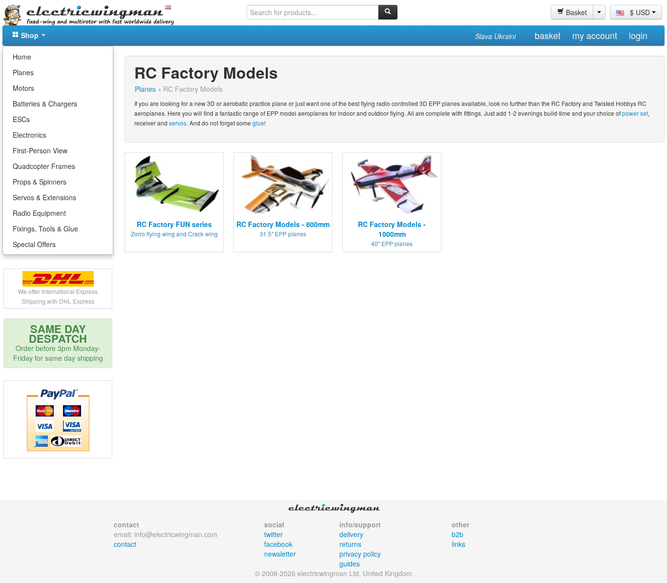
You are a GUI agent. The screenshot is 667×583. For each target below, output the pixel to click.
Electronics (29, 135)
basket (548, 35)
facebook (278, 544)
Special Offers (34, 244)
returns (350, 544)
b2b (457, 534)
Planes (23, 72)
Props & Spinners (39, 182)
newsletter (280, 554)
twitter (273, 534)
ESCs (21, 119)
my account (594, 35)
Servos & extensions (44, 197)
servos (178, 123)
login (638, 35)
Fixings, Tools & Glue (45, 228)
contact (125, 544)
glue (258, 123)
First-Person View (40, 150)
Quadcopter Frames (44, 166)
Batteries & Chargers (45, 103)
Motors (23, 88)
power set (635, 113)
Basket (575, 12)
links (458, 544)
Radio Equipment (39, 213)
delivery (351, 534)
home (22, 57)
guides (349, 563)
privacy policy (360, 554)
